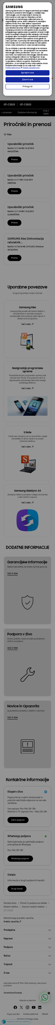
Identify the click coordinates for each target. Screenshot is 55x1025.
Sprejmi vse (27, 73)
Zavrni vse (27, 80)
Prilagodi (27, 86)
